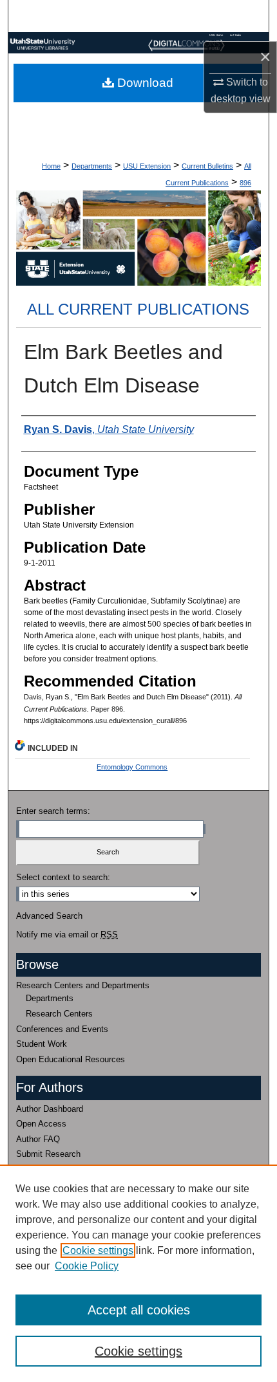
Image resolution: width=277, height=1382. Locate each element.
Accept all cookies (139, 1310)
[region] (138, 1273)
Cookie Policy (87, 1265)
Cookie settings (97, 1250)
